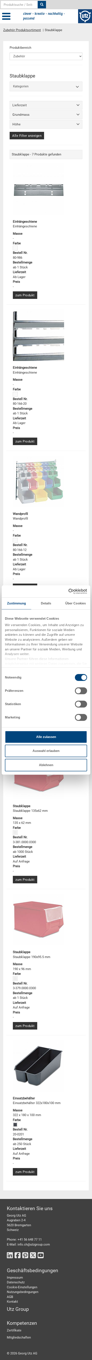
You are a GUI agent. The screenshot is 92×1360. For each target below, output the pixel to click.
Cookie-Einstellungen (22, 1287)
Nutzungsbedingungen (22, 1292)
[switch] (81, 690)
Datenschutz (16, 1282)
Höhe (16, 124)
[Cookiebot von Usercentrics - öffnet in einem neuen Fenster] (68, 591)
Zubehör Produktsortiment (22, 30)
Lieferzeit (19, 105)
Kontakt (12, 1302)
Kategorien (20, 86)
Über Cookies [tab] (75, 603)
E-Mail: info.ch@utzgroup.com (28, 1244)
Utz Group (18, 1309)
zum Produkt (25, 295)
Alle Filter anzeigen (27, 136)
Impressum (15, 1277)
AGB (10, 1297)
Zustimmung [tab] (16, 603)
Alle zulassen (46, 737)
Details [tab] (46, 603)
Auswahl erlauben (46, 751)
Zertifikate (14, 1330)
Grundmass (21, 115)
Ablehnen (46, 765)
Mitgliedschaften (19, 1337)
